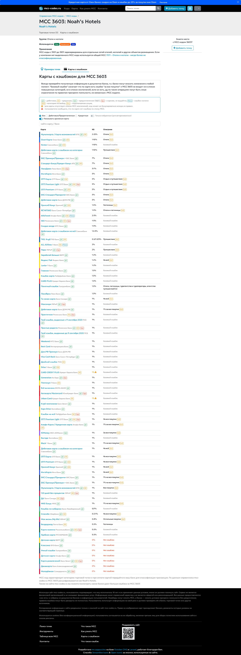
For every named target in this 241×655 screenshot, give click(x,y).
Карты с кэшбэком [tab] (77, 69)
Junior (44, 265)
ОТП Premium (47, 189)
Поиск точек (46, 626)
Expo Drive (46, 409)
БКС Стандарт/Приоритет (53, 195)
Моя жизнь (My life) (50, 519)
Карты (75, 8)
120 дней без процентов (52, 493)
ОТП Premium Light (50, 184)
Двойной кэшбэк (49, 362)
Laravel (133, 649)
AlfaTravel (45, 215)
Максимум (46, 304)
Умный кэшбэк (48, 550)
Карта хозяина (48, 529)
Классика (45, 545)
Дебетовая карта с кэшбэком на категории (61, 150)
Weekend (45, 341)
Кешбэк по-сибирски (51, 509)
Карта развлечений (50, 561)
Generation (46, 377)
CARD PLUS (46, 281)
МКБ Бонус (46, 503)
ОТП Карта (46, 179)
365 (43, 221)
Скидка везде (47, 226)
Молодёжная (47, 571)
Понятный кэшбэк (49, 286)
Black (43, 443)
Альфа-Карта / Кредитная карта (56, 424)
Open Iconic (116, 652)
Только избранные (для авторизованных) (113, 116)
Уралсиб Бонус (48, 205)
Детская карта (48, 540)
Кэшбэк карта (47, 276)
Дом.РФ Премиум (49, 352)
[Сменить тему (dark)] (197, 8)
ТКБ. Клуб (45, 239)
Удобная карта (48, 535)
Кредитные (83, 116)
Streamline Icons (100, 652)
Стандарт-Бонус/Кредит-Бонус (56, 163)
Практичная (47, 314)
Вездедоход (47, 524)
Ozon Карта (46, 139)
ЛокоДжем (46, 168)
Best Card (45, 346)
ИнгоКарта (46, 174)
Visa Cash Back (48, 357)
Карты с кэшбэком (69, 32)
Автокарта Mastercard (51, 393)
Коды (67, 8)
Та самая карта (48, 299)
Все (43, 116)
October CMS (120, 649)
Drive (43, 367)
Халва (44, 145)
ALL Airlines (46, 244)
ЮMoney (45, 433)
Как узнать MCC (88, 8)
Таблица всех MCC (49, 636)
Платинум (45, 383)
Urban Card (46, 398)
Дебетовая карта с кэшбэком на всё (58, 231)
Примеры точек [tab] (52, 69)
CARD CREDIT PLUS (50, 372)
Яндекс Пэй (46, 260)
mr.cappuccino (99, 649)
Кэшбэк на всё (48, 414)
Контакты (102, 8)
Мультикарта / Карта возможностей (58, 134)
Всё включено (48, 388)
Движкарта (46, 566)
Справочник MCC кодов (52, 16)
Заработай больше (50, 255)
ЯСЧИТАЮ (46, 210)
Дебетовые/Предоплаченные (62, 116)
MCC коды (71, 16)
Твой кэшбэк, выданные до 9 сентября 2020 (62, 333)
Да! (42, 498)
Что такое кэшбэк (90, 641)
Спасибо (45, 514)
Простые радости (49, 328)
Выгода (44, 438)
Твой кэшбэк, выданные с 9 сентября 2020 (61, 320)
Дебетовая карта (49, 200)
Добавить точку (176, 8)
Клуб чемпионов (49, 404)
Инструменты (46, 631)
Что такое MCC (88, 626)
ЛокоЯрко (46, 294)
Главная (45, 270)
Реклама (163, 2)
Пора (43, 250)
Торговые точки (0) (48, 32)
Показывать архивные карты (56, 119)
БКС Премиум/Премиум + (53, 158)
